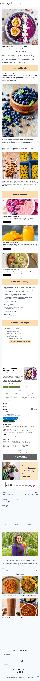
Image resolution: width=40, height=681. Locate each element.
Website (29, 524)
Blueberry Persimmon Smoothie (13, 331)
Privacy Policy (7, 654)
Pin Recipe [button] (29, 386)
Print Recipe (23, 51)
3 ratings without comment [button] (20, 499)
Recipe (16, 48)
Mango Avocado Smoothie (7, 493)
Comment (4, 508)
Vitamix (29, 465)
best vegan (13, 302)
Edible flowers (7, 307)
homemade (10, 294)
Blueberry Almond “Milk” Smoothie (14, 336)
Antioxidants (4, 48)
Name (4, 524)
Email (16, 524)
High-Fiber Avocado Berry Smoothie (30, 493)
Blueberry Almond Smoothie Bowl (14, 335)
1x (32, 409)
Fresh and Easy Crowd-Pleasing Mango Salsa (28, 595)
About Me (6, 652)
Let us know (19, 457)
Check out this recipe (7, 221)
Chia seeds (6, 291)
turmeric (11, 311)
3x (36, 409)
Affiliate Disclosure (8, 656)
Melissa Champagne (9, 372)
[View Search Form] (20, 3)
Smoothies (19, 48)
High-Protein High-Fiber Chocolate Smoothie (10, 617)
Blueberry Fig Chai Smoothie (13, 328)
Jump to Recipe (17, 51)
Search (3, 568)
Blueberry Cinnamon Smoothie (13, 329)
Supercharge (13, 188)
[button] (3, 383)
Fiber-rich (8, 48)
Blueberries (4, 139)
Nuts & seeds (12, 48)
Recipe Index (6, 663)
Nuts (5, 298)
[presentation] (11, 585)
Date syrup (6, 315)
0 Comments (24, 48)
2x (34, 409)
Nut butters (6, 297)
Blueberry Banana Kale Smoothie (14, 333)
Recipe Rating (5, 505)
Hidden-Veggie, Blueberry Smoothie (14, 338)
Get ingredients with (8, 418)
